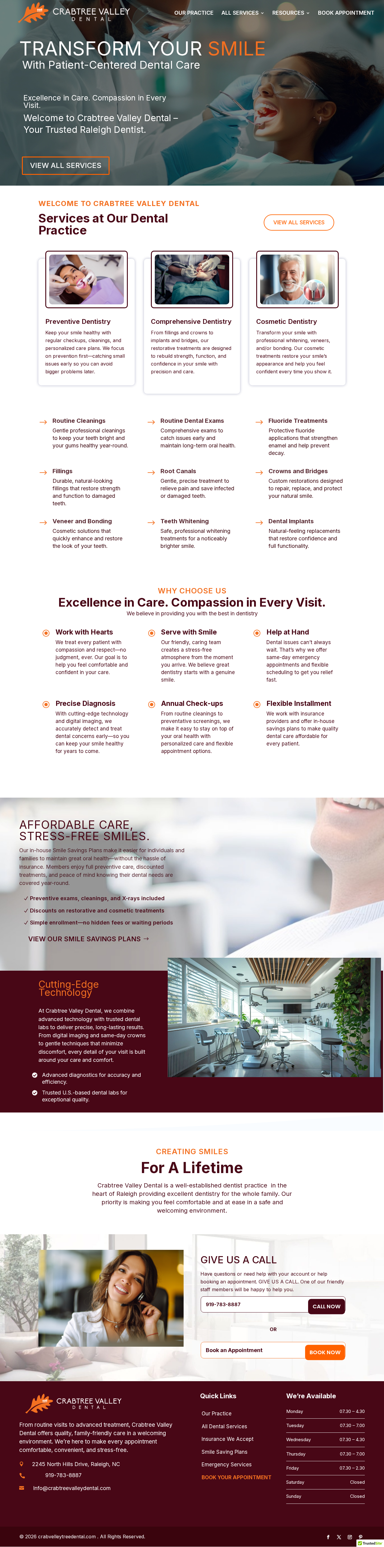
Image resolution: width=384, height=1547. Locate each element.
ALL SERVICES (240, 13)
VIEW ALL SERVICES (65, 165)
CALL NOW (326, 1306)
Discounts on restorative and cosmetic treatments (97, 910)
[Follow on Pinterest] (360, 1537)
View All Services (299, 222)
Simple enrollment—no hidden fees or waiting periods (101, 922)
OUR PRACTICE (194, 13)
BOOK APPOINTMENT (346, 13)
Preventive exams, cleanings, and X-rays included (97, 898)
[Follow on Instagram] (350, 1537)
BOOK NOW (325, 1352)
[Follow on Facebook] (328, 1537)
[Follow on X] (339, 1537)
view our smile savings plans (84, 939)
